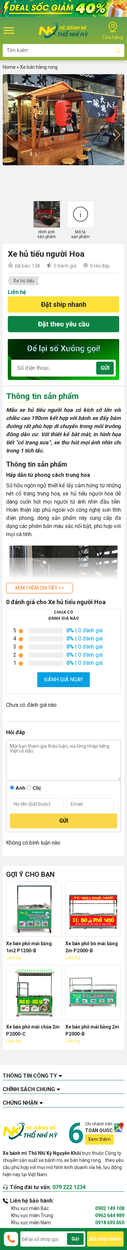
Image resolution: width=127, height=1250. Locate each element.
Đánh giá (65, 266)
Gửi (105, 368)
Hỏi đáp (100, 266)
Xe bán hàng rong (39, 67)
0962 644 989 (109, 1215)
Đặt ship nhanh (63, 304)
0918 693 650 (109, 1222)
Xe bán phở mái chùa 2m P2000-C (33, 1030)
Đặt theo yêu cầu (63, 324)
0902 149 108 (109, 1208)
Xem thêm (99, 1139)
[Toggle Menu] (8, 30)
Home (9, 67)
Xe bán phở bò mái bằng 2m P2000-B (91, 947)
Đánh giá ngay (63, 679)
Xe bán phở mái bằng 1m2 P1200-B (29, 947)
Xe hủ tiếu (23, 280)
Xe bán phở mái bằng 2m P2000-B (92, 1030)
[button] (39, 588)
